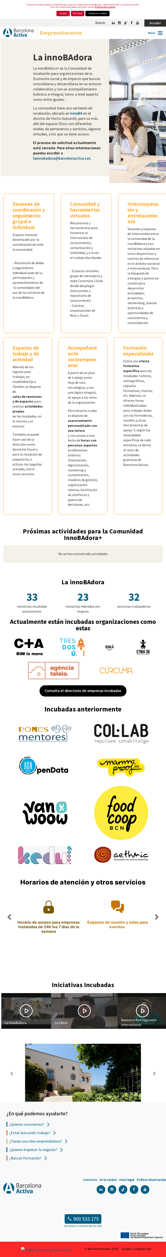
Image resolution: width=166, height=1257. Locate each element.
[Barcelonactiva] (17, 34)
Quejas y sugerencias (136, 1249)
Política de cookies (105, 7)
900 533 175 (86, 1218)
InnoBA (75, 113)
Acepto (63, 13)
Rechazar (77, 13)
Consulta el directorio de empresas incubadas (83, 690)
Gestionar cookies (98, 13)
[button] (8, 935)
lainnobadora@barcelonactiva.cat (61, 158)
